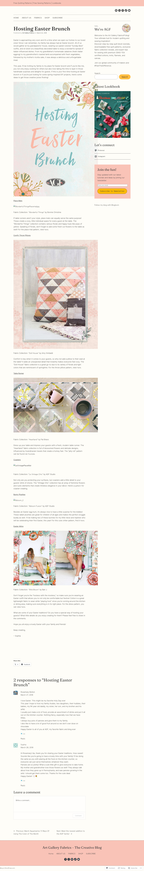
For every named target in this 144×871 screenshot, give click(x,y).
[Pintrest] (122, 10)
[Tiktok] (126, 10)
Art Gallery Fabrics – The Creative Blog (72, 847)
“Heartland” (33, 439)
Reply (23, 739)
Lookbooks (56, 3)
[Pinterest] (65, 859)
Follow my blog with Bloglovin (106, 205)
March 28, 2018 (27, 747)
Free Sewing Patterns (42, 3)
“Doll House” (33, 353)
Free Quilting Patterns (22, 3)
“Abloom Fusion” (35, 506)
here (46, 229)
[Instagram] (119, 10)
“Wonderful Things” (36, 212)
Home (16, 18)
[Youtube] (129, 10)
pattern (78, 486)
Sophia (23, 745)
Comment (78, 816)
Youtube (31, 454)
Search (97, 73)
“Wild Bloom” (33, 590)
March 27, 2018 (27, 695)
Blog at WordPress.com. (7, 868)
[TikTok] (75, 859)
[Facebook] (116, 10)
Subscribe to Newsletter (112, 191)
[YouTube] (78, 859)
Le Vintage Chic (35, 474)
